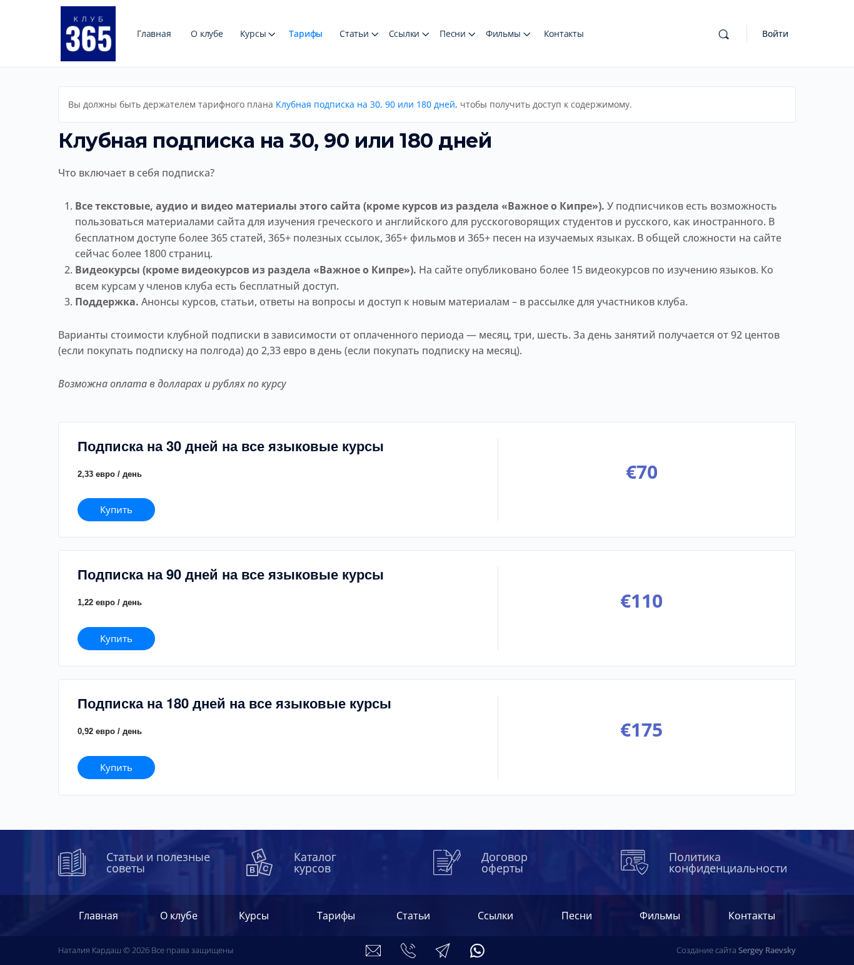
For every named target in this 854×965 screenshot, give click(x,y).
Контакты (564, 33)
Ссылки (404, 33)
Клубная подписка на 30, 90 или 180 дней (365, 104)
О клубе (207, 33)
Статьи (354, 33)
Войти (775, 33)
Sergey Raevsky (767, 950)
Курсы (253, 33)
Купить (116, 509)
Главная (154, 33)
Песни (453, 33)
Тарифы (306, 33)
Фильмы (503, 33)
